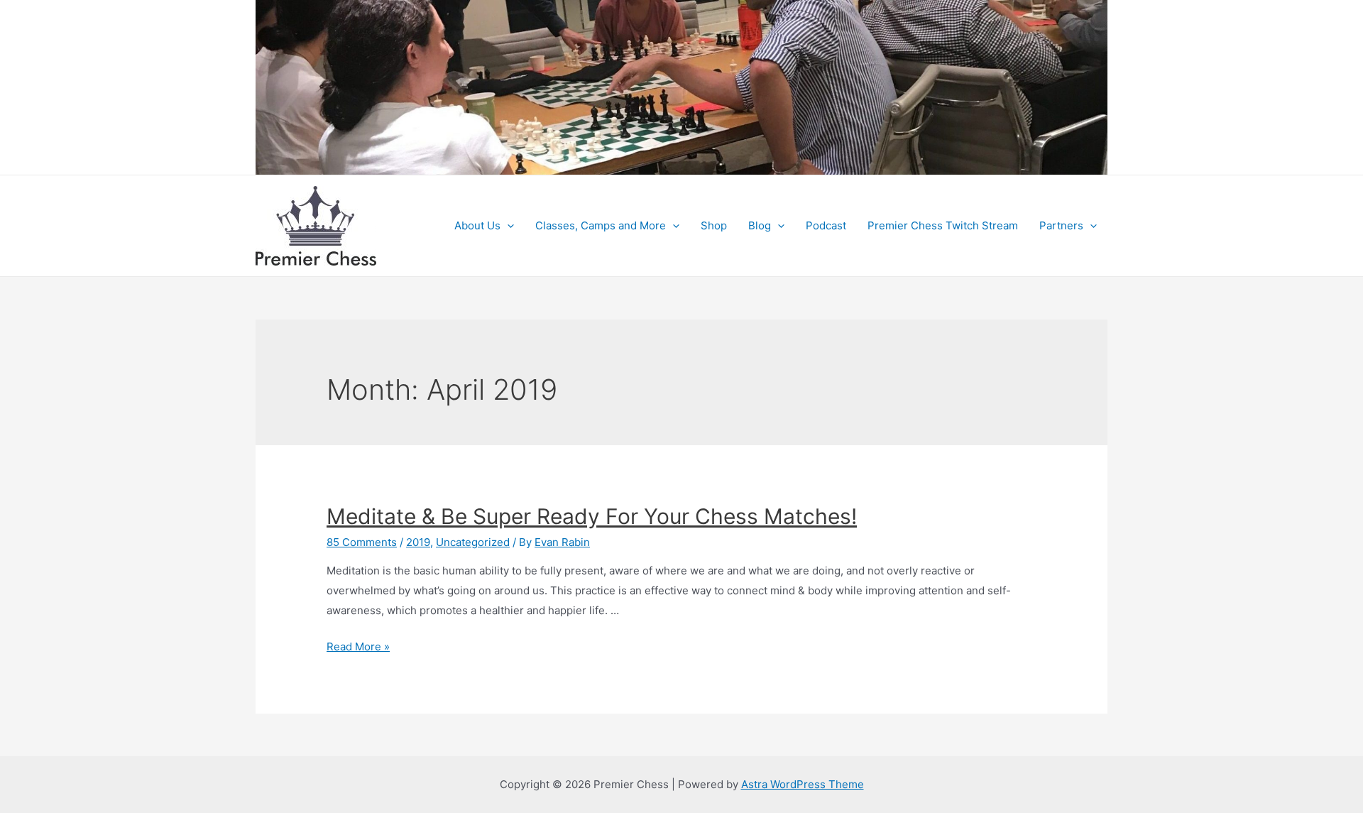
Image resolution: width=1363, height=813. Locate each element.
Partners (1061, 225)
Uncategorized (473, 542)
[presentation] (507, 226)
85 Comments (362, 542)
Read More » (358, 646)
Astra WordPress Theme (802, 784)
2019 (418, 542)
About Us (477, 225)
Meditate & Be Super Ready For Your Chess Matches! (592, 516)
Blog (759, 225)
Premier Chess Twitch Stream (942, 225)
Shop (714, 225)
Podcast (826, 225)
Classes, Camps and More (600, 225)
